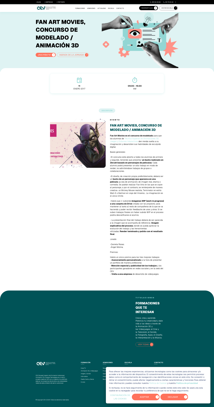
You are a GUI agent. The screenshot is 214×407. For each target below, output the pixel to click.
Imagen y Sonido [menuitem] (86, 374)
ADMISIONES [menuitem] (91, 8)
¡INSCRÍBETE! (44, 55)
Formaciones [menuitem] (80, 8)
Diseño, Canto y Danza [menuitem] (87, 379)
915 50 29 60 (156, 2)
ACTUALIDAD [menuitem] (102, 8)
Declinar (173, 397)
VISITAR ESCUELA (167, 8)
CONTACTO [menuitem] (120, 8)
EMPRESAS (49, 2)
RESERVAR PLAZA (147, 8)
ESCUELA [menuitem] (111, 8)
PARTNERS (61, 2)
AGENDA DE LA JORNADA (71, 55)
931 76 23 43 (169, 2)
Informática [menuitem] (84, 376)
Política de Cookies (158, 383)
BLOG (39, 2)
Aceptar (144, 397)
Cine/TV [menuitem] (83, 368)
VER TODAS (143, 344)
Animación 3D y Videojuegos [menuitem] (89, 371)
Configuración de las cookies (120, 397)
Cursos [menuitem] (83, 382)
